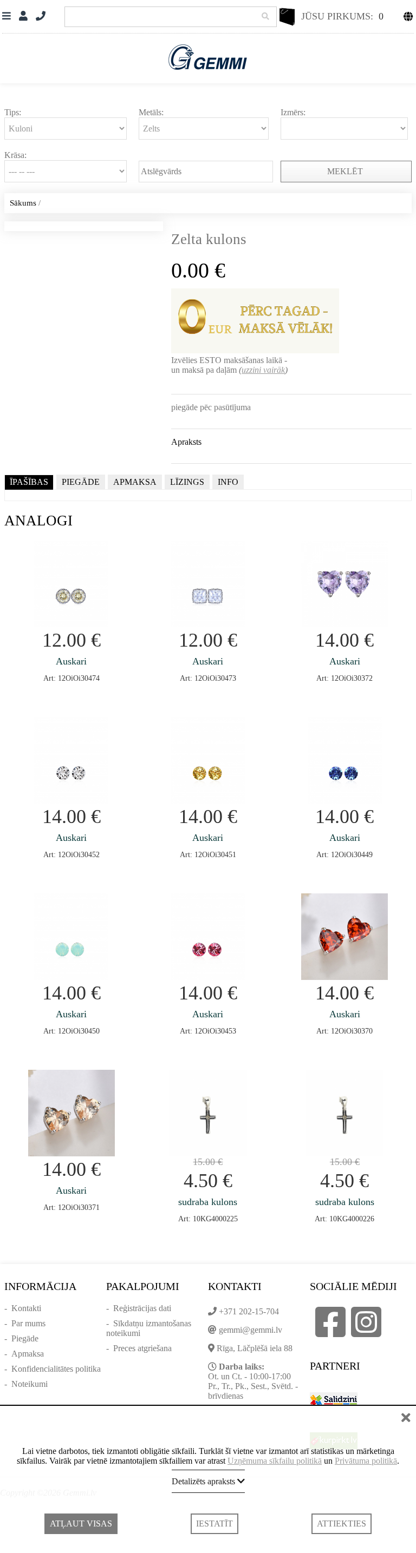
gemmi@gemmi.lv (250, 1329)
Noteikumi (29, 1384)
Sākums (23, 203)
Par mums (28, 1323)
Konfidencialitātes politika (56, 1368)
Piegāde (24, 1338)
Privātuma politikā (366, 1460)
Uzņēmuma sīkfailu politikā (274, 1460)
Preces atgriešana (142, 1348)
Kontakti (26, 1308)
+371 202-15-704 (249, 1311)
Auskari (71, 661)
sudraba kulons (207, 1201)
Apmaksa (27, 1353)
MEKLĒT (346, 171)
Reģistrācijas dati (142, 1308)
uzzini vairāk (263, 369)
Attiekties (341, 1523)
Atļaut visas (81, 1523)
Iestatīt (214, 1523)
